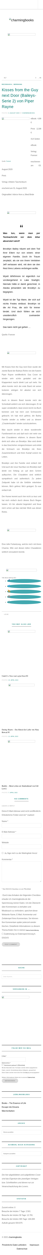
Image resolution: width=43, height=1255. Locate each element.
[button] (9, 581)
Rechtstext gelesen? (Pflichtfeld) (14, 1065)
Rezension (7, 84)
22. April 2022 (13, 680)
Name (5, 821)
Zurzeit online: (8, 1207)
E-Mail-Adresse (9, 832)
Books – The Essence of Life (14, 1103)
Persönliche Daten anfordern (14, 1245)
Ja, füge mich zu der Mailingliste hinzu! (20, 853)
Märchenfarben (8, 1111)
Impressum (34, 1245)
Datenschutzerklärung (32, 930)
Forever (8, 161)
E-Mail (4, 1056)
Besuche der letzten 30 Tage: (14, 1215)
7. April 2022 (12, 792)
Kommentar (7, 859)
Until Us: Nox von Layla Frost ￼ (15, 676)
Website (5, 843)
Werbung (18, 84)
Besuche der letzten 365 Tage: (15, 1219)
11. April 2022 (13, 736)
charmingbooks (28, 113)
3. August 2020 (13, 113)
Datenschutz (6, 1063)
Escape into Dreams (10, 1107)
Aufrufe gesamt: (9, 1223)
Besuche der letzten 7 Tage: (14, 1211)
